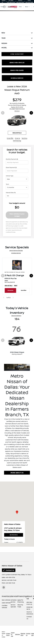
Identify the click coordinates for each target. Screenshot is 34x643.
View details (17, 133)
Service (14, 596)
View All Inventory (16, 315)
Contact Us (9, 570)
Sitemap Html (23, 634)
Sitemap (17, 634)
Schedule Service (16, 253)
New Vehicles (6, 600)
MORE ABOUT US (17, 473)
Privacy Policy (8, 634)
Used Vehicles (6, 603)
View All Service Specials (16, 250)
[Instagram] (4, 587)
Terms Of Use (12, 634)
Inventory (6, 596)
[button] (17, 512)
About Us (29, 597)
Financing (22, 596)
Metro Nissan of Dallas (3, 634)
